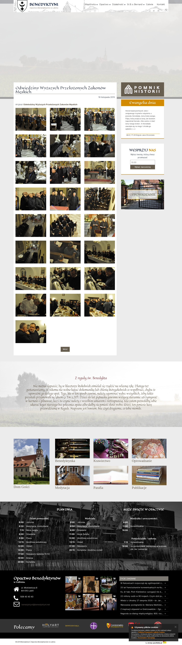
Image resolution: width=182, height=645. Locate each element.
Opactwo (103, 4)
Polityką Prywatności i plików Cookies (151, 632)
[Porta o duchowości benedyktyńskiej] (93, 625)
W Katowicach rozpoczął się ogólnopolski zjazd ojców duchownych (141, 583)
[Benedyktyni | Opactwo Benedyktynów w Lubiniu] (22, 6)
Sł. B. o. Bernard (134, 4)
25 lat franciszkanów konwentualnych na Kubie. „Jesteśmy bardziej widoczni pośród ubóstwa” (141, 587)
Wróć (65, 349)
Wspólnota (90, 4)
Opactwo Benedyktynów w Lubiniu (44, 6)
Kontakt (161, 4)
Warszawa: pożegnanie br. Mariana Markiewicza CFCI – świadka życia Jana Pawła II (141, 605)
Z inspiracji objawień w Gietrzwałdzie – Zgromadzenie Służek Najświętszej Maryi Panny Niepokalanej (141, 609)
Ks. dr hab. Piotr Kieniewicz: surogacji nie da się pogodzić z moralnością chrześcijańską (141, 592)
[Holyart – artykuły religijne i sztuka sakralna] (50, 625)
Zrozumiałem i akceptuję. (146, 638)
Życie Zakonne (128, 578)
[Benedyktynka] (72, 625)
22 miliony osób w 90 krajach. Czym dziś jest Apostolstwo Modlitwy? (141, 596)
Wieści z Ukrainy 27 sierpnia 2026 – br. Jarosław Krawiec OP (141, 600)
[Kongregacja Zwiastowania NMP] (115, 625)
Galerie (149, 4)
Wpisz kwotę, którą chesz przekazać (142, 156)
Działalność (117, 4)
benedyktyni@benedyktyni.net (36, 604)
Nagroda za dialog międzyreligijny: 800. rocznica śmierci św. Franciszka (141, 613)
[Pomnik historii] (142, 89)
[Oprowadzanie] (142, 194)
